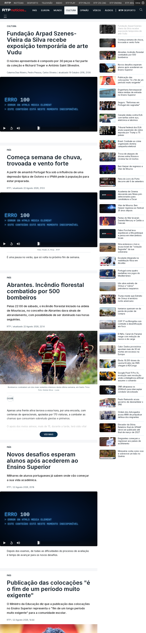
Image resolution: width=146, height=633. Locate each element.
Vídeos (97, 10)
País (34, 10)
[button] (142, 10)
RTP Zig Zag (100, 3)
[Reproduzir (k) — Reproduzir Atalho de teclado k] (4, 128)
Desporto (32, 3)
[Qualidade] (86, 128)
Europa (45, 10)
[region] (48, 104)
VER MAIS (48, 434)
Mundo (58, 10)
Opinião (84, 10)
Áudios (109, 10)
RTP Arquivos (132, 3)
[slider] (59, 128)
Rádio (59, 3)
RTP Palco (84, 3)
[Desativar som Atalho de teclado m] (18, 128)
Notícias (19, 3)
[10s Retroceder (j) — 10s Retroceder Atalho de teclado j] (11, 128)
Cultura (71, 10)
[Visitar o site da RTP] (8, 3)
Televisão (47, 3)
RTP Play (70, 3)
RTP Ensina (116, 3)
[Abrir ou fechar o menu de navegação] (4, 16)
